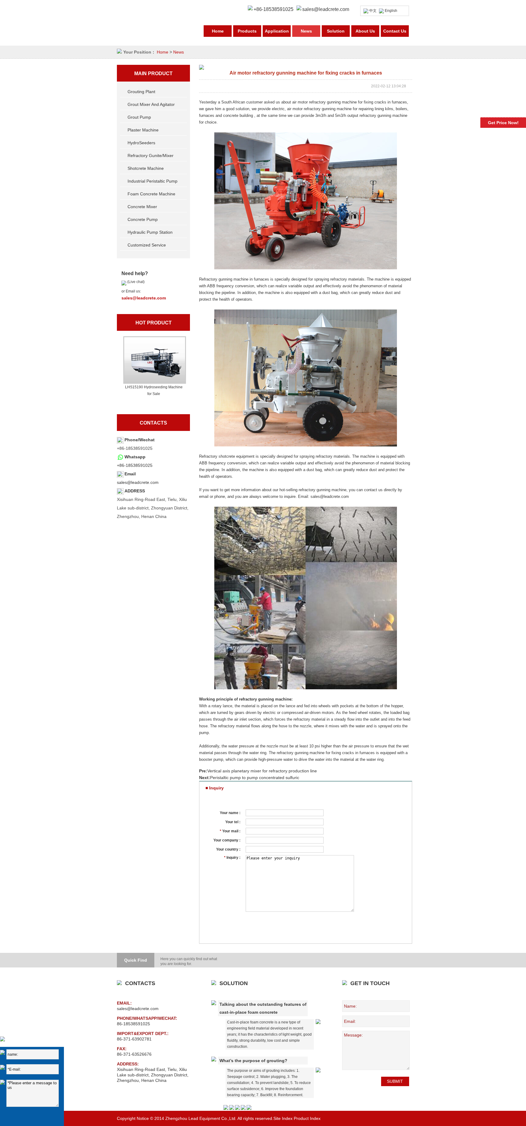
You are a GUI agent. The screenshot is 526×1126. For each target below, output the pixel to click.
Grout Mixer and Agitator (151, 104)
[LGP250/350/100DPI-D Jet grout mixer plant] (153, 360)
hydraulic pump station (150, 232)
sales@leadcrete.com (325, 9)
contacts (153, 422)
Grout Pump (139, 117)
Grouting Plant (141, 91)
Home (218, 31)
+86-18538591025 (135, 465)
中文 (373, 11)
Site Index (283, 1118)
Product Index (307, 1118)
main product (153, 73)
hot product (153, 322)
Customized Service (147, 245)
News (306, 31)
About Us (365, 31)
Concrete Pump (143, 219)
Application (277, 31)
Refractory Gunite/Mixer (151, 155)
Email (130, 473)
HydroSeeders (141, 142)
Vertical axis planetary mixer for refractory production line (262, 770)
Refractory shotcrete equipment (226, 456)
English (391, 11)
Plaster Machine (143, 130)
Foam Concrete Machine (151, 193)
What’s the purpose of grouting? (253, 1060)
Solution (336, 31)
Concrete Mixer (142, 206)
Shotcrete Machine (146, 168)
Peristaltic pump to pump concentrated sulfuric (254, 777)
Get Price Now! (503, 122)
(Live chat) (135, 282)
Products (247, 31)
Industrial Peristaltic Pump (152, 181)
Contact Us (394, 31)
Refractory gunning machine (223, 279)
